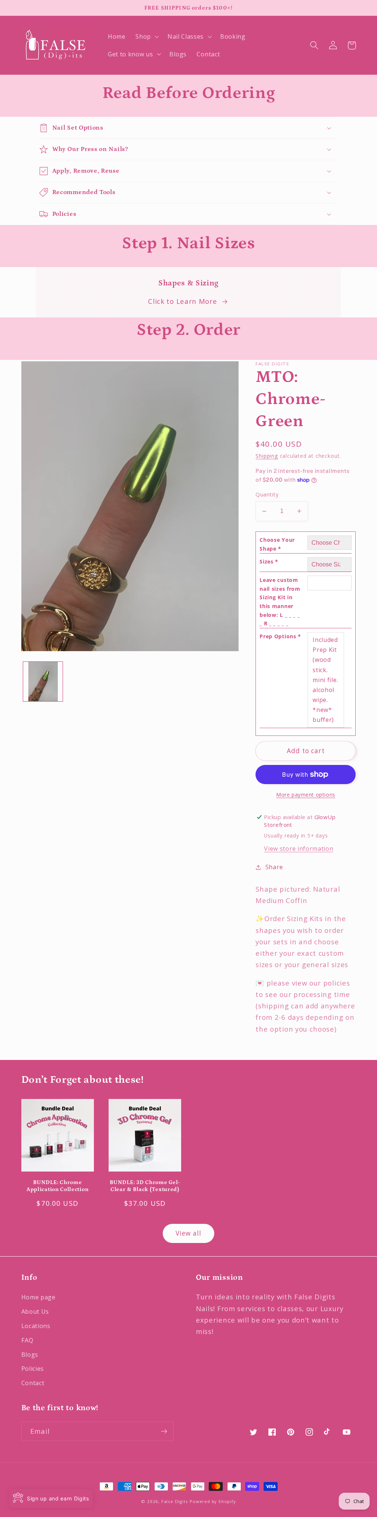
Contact (33, 1383)
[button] (146, 36)
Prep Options (280, 636)
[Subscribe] (164, 1431)
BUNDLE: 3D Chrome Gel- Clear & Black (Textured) (145, 1186)
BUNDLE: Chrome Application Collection (57, 1186)
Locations (35, 1326)
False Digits (174, 1501)
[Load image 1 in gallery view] (43, 681)
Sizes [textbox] (269, 561)
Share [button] (274, 867)
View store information (298, 848)
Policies (32, 1369)
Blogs (29, 1355)
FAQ (27, 1340)
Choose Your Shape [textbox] (277, 544)
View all (188, 1233)
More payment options (305, 794)
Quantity (267, 494)
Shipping (267, 455)
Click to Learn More (182, 301)
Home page (38, 1297)
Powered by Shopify (213, 1501)
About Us (35, 1311)
